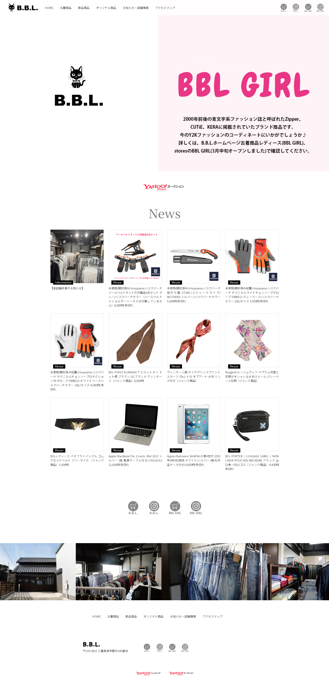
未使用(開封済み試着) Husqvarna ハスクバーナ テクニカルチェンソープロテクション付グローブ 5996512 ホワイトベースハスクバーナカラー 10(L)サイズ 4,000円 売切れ (77, 380)
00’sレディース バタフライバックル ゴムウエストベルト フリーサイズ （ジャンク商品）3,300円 (77, 460)
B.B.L (23, 7)
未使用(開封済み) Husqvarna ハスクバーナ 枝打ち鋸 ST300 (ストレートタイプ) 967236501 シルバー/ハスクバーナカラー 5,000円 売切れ (193, 294)
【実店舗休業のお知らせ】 (67, 288)
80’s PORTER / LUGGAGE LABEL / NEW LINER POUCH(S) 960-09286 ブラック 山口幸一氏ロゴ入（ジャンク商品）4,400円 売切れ (252, 462)
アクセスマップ (165, 8)
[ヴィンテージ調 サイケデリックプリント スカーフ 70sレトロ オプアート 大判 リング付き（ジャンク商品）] (193, 340)
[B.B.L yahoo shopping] (148, 675)
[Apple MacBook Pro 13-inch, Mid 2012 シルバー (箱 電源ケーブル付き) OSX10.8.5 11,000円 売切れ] (135, 424)
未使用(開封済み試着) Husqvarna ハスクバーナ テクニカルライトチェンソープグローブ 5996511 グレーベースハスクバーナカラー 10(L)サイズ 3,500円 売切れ (252, 294)
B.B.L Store (283, 7)
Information (63, 282)
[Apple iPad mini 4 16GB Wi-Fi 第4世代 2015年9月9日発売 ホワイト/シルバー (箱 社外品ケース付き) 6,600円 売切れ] (193, 424)
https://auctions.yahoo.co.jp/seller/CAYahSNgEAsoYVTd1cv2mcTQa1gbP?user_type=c (164, 187)
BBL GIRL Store (308, 7)
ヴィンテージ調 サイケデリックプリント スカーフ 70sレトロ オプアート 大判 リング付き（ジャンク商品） (193, 376)
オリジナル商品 (106, 8)
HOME (49, 8)
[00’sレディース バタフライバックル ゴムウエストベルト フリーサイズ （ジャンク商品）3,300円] (77, 424)
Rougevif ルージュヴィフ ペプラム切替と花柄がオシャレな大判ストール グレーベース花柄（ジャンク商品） (252, 376)
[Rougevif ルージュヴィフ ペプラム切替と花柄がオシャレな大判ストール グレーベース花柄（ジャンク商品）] (252, 340)
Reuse (117, 282)
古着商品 (65, 8)
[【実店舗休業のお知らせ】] (77, 256)
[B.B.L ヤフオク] (180, 675)
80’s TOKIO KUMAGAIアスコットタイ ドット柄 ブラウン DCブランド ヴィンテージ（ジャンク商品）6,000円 (135, 376)
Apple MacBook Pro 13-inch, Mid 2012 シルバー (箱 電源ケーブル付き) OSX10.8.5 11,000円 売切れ (135, 460)
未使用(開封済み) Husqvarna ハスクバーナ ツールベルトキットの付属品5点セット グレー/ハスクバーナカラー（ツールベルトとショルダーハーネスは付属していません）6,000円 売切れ (135, 296)
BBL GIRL (320, 7)
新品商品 (83, 8)
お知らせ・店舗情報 (136, 8)
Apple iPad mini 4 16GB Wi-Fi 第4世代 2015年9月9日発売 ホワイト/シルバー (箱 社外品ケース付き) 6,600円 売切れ (193, 460)
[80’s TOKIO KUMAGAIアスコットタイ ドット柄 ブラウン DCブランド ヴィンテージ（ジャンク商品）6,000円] (135, 340)
